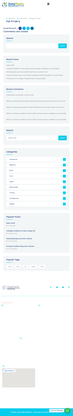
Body (18, 266)
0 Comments (23, 18)
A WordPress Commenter (14, 95)
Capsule (23, 355)
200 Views (12, 18)
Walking (12, 204)
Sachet (23, 342)
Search (9, 38)
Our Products (43, 315)
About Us (42, 312)
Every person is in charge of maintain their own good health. (26, 78)
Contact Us (42, 319)
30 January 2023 (12, 233)
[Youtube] (62, 287)
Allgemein (13, 165)
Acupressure (13, 159)
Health (11, 181)
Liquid (23, 351)
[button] (48, 4)
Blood (11, 170)
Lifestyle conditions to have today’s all (20, 231)
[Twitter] (56, 287)
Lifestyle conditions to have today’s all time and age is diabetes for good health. (32, 68)
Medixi (8, 107)
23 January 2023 (12, 249)
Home (41, 309)
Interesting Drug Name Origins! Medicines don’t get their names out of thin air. (39, 101)
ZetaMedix (28, 412)
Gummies (24, 348)
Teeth (42, 266)
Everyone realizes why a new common (20, 246)
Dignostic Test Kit (27, 358)
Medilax (9, 101)
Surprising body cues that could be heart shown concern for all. (27, 72)
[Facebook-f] (50, 287)
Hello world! (10, 65)
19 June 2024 (11, 225)
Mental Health (14, 187)
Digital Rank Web (56, 412)
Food (11, 176)
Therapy (12, 193)
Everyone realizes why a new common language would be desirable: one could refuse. (34, 75)
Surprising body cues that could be (19, 238)
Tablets (23, 345)
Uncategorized (14, 198)
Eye (25, 266)
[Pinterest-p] (69, 287)
